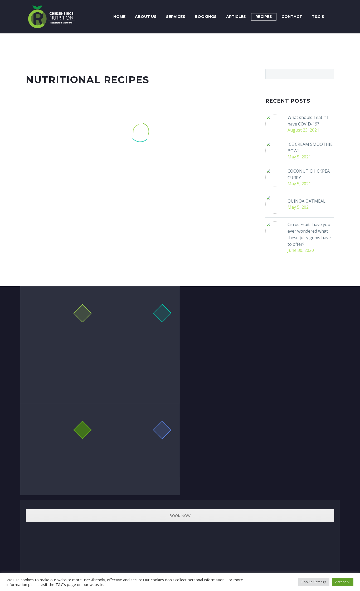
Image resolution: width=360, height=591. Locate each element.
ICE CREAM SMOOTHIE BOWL (310, 147)
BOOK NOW (180, 515)
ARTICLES (236, 16)
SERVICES (175, 16)
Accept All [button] (342, 581)
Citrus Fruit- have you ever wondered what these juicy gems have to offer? (309, 234)
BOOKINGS (206, 16)
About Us (146, 16)
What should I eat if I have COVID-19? (308, 120)
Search (328, 74)
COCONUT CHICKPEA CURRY (309, 174)
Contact (291, 16)
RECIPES (263, 16)
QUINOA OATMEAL (306, 201)
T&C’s (318, 16)
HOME (119, 16)
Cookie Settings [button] (313, 581)
